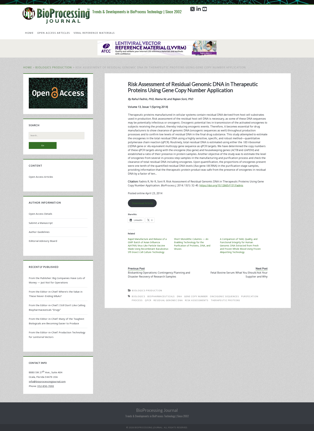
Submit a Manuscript (41, 222)
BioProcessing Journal (157, 410)
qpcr (148, 300)
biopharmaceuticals (161, 296)
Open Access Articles (53, 32)
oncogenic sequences (224, 296)
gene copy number (196, 296)
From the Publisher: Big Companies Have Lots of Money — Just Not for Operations (57, 280)
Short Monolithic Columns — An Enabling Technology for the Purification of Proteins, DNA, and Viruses (192, 243)
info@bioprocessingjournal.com (47, 381)
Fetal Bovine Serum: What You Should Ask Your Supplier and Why (239, 274)
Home (29, 32)
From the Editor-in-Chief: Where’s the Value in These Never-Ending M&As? (55, 294)
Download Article (142, 203)
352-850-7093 (45, 386)
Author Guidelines (39, 231)
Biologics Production (53, 67)
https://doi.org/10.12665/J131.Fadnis (221, 185)
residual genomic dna (168, 300)
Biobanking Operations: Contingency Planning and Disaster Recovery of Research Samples (159, 274)
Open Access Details (40, 213)
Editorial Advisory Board (43, 240)
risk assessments (197, 300)
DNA (179, 296)
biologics (138, 296)
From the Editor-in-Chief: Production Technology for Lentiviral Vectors (57, 335)
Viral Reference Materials (94, 32)
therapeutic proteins (225, 300)
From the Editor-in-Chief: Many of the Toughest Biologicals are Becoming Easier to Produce (56, 321)
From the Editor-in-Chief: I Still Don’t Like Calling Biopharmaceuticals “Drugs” (57, 307)
